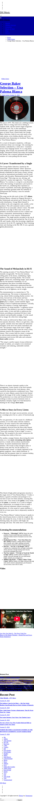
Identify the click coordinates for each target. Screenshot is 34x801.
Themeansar (28, 795)
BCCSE (6, 742)
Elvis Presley (7, 750)
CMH (5, 745)
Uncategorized (8, 780)
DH (5, 749)
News (5, 762)
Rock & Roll (10, 29)
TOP (5, 778)
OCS (5, 765)
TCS (5, 773)
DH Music (5, 12)
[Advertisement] (17, 60)
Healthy (6, 754)
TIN (5, 775)
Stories (6, 771)
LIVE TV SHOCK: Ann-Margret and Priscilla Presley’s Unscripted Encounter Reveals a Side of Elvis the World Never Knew (16, 688)
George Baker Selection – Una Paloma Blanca (11, 87)
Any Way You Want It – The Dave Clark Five (13, 633)
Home (7, 23)
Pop (7, 31)
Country (8, 27)
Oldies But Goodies (9, 767)
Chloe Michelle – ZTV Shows (8, 698)
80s (5, 737)
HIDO (5, 755)
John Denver (7, 757)
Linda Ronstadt (8, 758)
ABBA (6, 739)
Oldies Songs (10, 25)
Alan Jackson (7, 740)
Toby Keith (7, 776)
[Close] (0, 798)
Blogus (21, 795)
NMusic (6, 763)
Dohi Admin (6, 95)
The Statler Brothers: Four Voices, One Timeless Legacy (15, 717)
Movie (5, 760)
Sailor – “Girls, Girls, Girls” (10, 677)
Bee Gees (6, 744)
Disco (7, 33)
